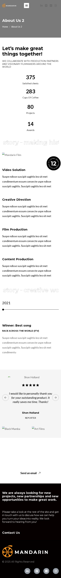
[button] (26, 5)
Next (55, 397)
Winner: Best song (16, 325)
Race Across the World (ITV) (20, 331)
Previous (5, 397)
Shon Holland (30, 412)
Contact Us (11, 532)
